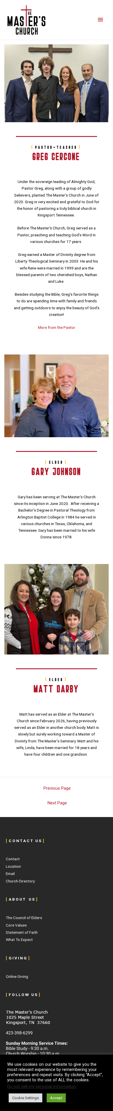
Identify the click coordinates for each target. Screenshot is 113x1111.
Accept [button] (56, 1098)
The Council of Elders (24, 917)
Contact (13, 859)
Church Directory (20, 881)
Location (13, 866)
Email (10, 873)
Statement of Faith (22, 932)
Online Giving (17, 976)
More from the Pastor (56, 327)
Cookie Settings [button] (25, 1098)
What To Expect (19, 939)
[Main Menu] (100, 20)
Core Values (16, 925)
